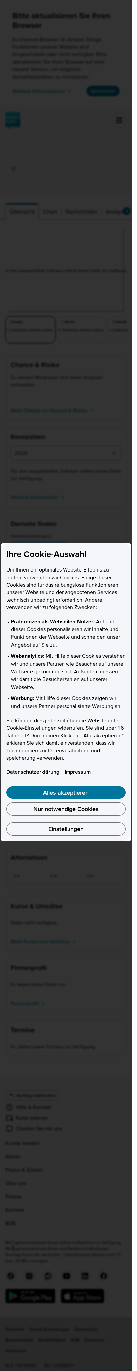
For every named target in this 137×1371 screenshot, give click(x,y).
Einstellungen (66, 828)
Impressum (78, 772)
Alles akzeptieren (66, 792)
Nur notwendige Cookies (66, 808)
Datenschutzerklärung (32, 772)
